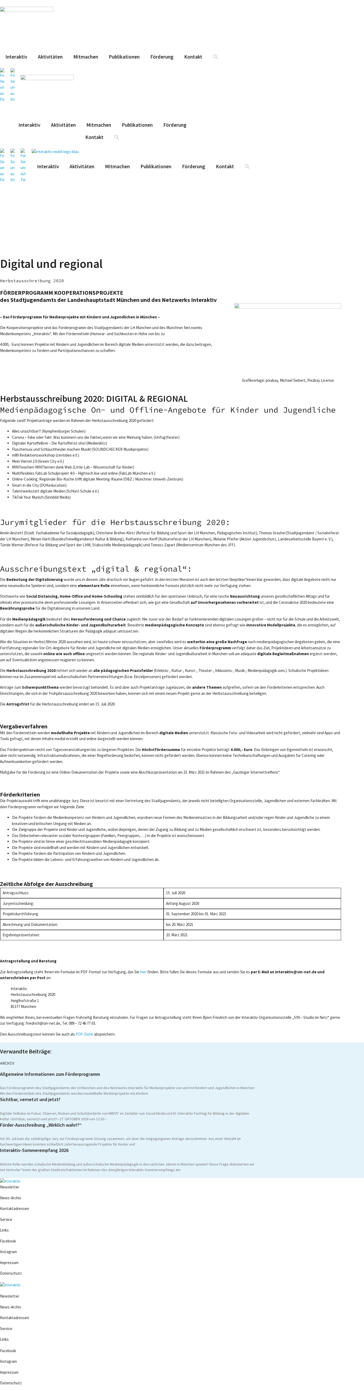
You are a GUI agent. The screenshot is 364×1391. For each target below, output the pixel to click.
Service (6, 1219)
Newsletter (9, 1186)
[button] (216, 57)
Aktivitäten (50, 57)
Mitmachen (85, 57)
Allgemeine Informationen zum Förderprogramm (50, 1074)
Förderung (161, 57)
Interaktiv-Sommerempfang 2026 (34, 1150)
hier (143, 971)
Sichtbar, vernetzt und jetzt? (30, 1099)
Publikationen (124, 57)
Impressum (9, 1262)
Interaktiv (16, 57)
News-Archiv (10, 1197)
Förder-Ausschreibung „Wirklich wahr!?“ (41, 1125)
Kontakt (193, 57)
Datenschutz (11, 1273)
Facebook (8, 1241)
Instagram (8, 1251)
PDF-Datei (84, 1034)
